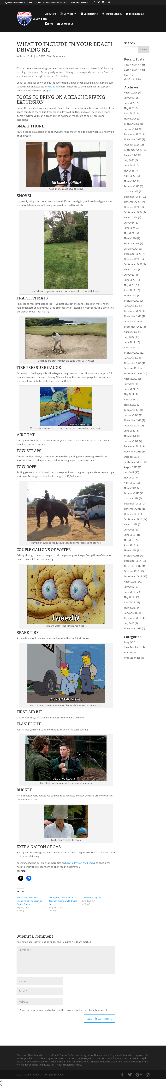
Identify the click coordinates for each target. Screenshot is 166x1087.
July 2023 (129, 274)
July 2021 (129, 383)
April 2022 (129, 347)
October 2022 (131, 321)
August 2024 (130, 217)
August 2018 (130, 524)
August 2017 (130, 581)
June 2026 (129, 103)
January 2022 (131, 357)
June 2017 (129, 592)
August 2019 (130, 467)
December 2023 (132, 253)
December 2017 (132, 560)
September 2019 (133, 462)
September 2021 (133, 373)
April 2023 (129, 290)
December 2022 (132, 311)
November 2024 (132, 201)
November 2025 (132, 139)
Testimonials (136, 13)
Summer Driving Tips (91, 897)
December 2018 (132, 503)
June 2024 (129, 227)
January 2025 (131, 191)
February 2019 (131, 493)
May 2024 (129, 233)
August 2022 (130, 331)
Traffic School (113, 13)
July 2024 (129, 222)
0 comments (59, 56)
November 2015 (132, 628)
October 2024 (131, 207)
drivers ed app (52, 86)
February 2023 (131, 300)
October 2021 (131, 368)
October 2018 (131, 514)
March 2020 (130, 435)
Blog (50, 23)
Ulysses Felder (26, 56)
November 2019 (132, 451)
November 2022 (132, 316)
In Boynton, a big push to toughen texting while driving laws (63, 901)
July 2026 (129, 97)
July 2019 (129, 472)
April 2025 (129, 175)
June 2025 (129, 165)
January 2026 (131, 129)
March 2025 (130, 181)
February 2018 (131, 555)
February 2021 (131, 409)
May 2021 (129, 394)
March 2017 (130, 607)
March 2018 (130, 550)
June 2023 (129, 279)
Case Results (90, 13)
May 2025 (129, 170)
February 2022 (131, 352)
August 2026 (130, 92)
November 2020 (132, 420)
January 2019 (131, 498)
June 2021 (129, 389)
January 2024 (131, 248)
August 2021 (130, 378)
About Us (50, 14)
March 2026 (130, 118)
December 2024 (132, 196)
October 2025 (131, 144)
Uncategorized (132, 657)
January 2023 (131, 305)
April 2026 (129, 113)
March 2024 (130, 238)
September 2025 (133, 149)
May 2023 (129, 285)
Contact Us (66, 23)
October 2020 (131, 425)
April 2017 (129, 602)
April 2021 (129, 399)
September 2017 (133, 576)
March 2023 (130, 295)
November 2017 (132, 566)
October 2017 (131, 571)
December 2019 (132, 446)
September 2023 (133, 264)
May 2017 (129, 597)
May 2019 (129, 477)
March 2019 (130, 488)
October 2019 (131, 456)
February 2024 (131, 243)
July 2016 (129, 623)
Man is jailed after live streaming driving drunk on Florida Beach (29, 901)
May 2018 (129, 540)
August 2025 (130, 155)
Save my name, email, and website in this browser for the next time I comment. (64, 1010)
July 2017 (129, 586)
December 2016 (132, 618)
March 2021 (130, 404)
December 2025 (132, 134)
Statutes (129, 652)
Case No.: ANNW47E (135, 69)
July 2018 (129, 529)
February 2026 (131, 123)
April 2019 (129, 482)
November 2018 (132, 508)
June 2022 (129, 342)
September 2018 (133, 519)
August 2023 (130, 269)
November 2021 (132, 363)
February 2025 (131, 186)
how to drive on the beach (79, 862)
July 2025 (129, 160)
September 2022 (133, 326)
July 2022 (129, 337)
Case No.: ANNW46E (135, 64)
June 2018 (129, 534)
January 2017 (131, 612)
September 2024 (133, 212)
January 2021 (131, 415)
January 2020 (131, 441)
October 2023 (131, 259)
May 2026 (129, 108)
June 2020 (129, 430)
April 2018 (129, 545)
